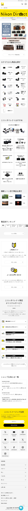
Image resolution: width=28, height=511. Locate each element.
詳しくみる (14, 262)
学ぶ (2, 472)
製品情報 (3, 464)
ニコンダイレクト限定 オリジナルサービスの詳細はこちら (14, 365)
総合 (3, 225)
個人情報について (5, 495)
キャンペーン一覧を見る (14, 54)
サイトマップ (4, 500)
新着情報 (3, 461)
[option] (14, 30)
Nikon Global (4, 503)
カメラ (8, 225)
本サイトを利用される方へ (7, 492)
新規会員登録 (14, 425)
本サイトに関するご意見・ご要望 (8, 498)
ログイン (14, 421)
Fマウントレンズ (21, 226)
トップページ (1, 7)
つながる (3, 476)
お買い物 (3, 487)
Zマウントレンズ (14, 226)
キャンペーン (4, 483)
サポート (3, 468)
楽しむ (2, 479)
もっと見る (14, 233)
